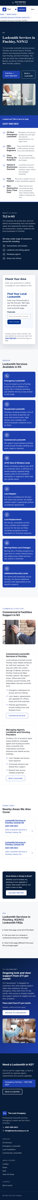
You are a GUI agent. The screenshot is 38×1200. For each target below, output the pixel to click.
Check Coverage (14, 322)
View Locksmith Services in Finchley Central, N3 (19, 831)
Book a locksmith (15, 778)
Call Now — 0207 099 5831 (11, 74)
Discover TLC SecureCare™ (16, 1013)
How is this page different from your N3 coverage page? (18, 944)
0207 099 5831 (10, 338)
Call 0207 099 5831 (16, 893)
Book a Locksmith (28, 74)
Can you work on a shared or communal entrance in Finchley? (15, 936)
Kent (4, 1171)
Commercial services (17, 716)
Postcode (11, 312)
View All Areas (8, 1174)
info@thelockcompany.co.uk (17, 1131)
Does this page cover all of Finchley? (19, 930)
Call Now (22, 9)
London (6, 1164)
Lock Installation (9, 1149)
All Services (7, 1143)
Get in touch (7, 1185)
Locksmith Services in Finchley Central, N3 (15, 821)
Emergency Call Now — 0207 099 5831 (18, 1083)
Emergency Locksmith (11, 1146)
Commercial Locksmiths (12, 1153)
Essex (5, 1167)
